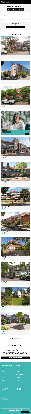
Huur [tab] (14, 9)
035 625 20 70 (4, 391)
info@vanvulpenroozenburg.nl (6, 399)
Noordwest (18, 377)
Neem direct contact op (15, 357)
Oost (17, 382)
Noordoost (18, 380)
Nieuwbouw (3, 380)
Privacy (16, 411)
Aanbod (3, 368)
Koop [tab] (9, 9)
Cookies (13, 411)
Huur (17, 368)
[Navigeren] (29, 2)
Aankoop (3, 377)
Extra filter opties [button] (15, 23)
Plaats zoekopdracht (15, 26)
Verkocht (21, 9)
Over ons (3, 371)
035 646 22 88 (4, 398)
